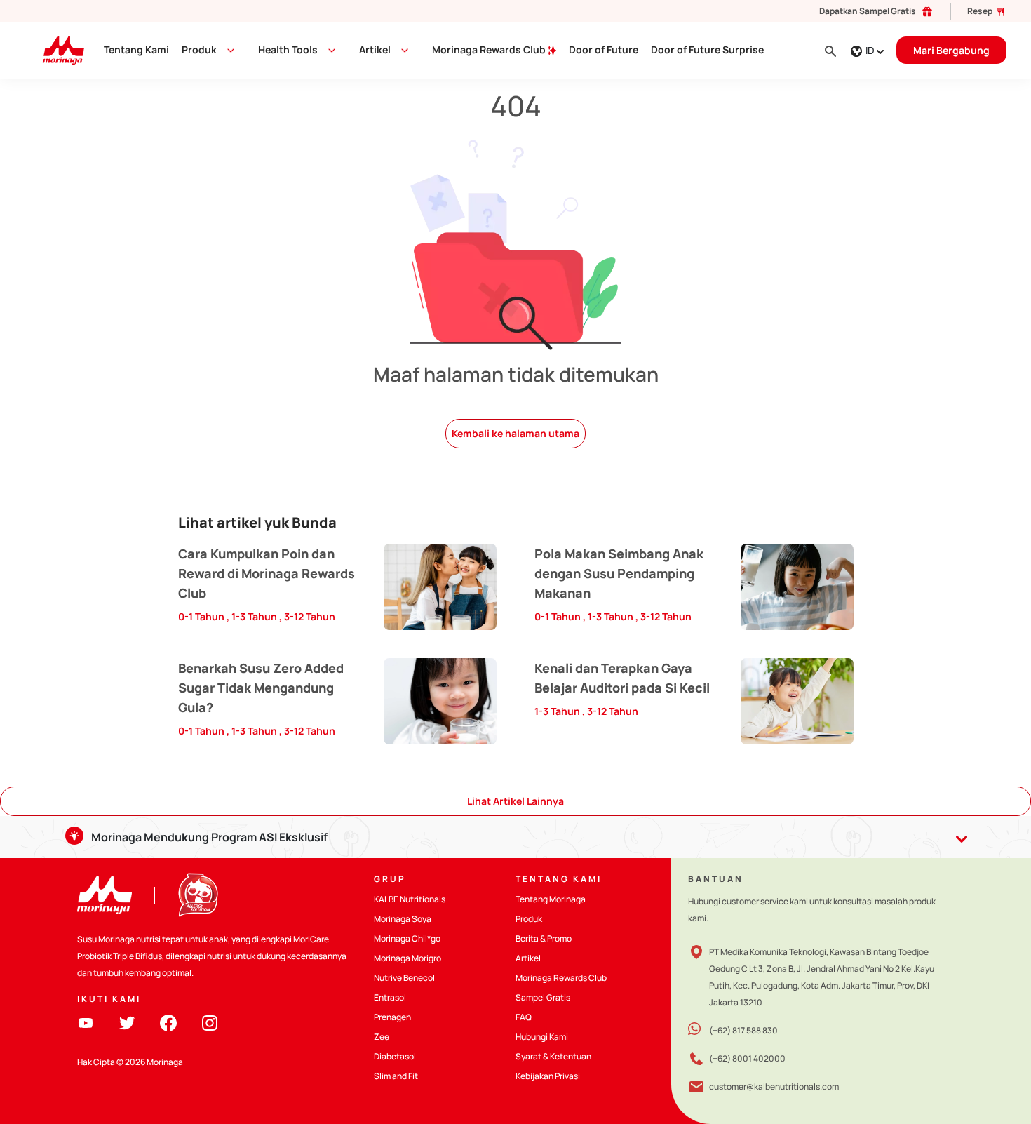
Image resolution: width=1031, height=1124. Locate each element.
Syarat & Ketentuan (553, 1056)
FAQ (524, 1017)
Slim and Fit (396, 1076)
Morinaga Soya (402, 919)
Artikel (528, 958)
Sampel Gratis (543, 997)
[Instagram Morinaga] (209, 1022)
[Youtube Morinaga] (85, 1022)
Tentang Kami (136, 49)
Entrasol (390, 997)
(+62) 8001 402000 (747, 1058)
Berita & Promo (544, 938)
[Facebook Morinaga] (168, 1022)
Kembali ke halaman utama (515, 433)
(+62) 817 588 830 (743, 1030)
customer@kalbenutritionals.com (774, 1086)
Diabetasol (395, 1056)
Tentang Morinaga (551, 899)
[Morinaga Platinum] (58, 49)
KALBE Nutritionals (409, 899)
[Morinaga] (104, 895)
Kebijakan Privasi (548, 1076)
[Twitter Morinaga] (127, 1022)
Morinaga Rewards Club (490, 49)
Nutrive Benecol (404, 978)
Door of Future (603, 49)
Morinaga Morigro (407, 958)
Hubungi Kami (542, 1037)
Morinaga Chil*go (407, 938)
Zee (381, 1037)
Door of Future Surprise (707, 49)
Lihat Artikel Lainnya (515, 801)
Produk (199, 49)
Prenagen (392, 1017)
